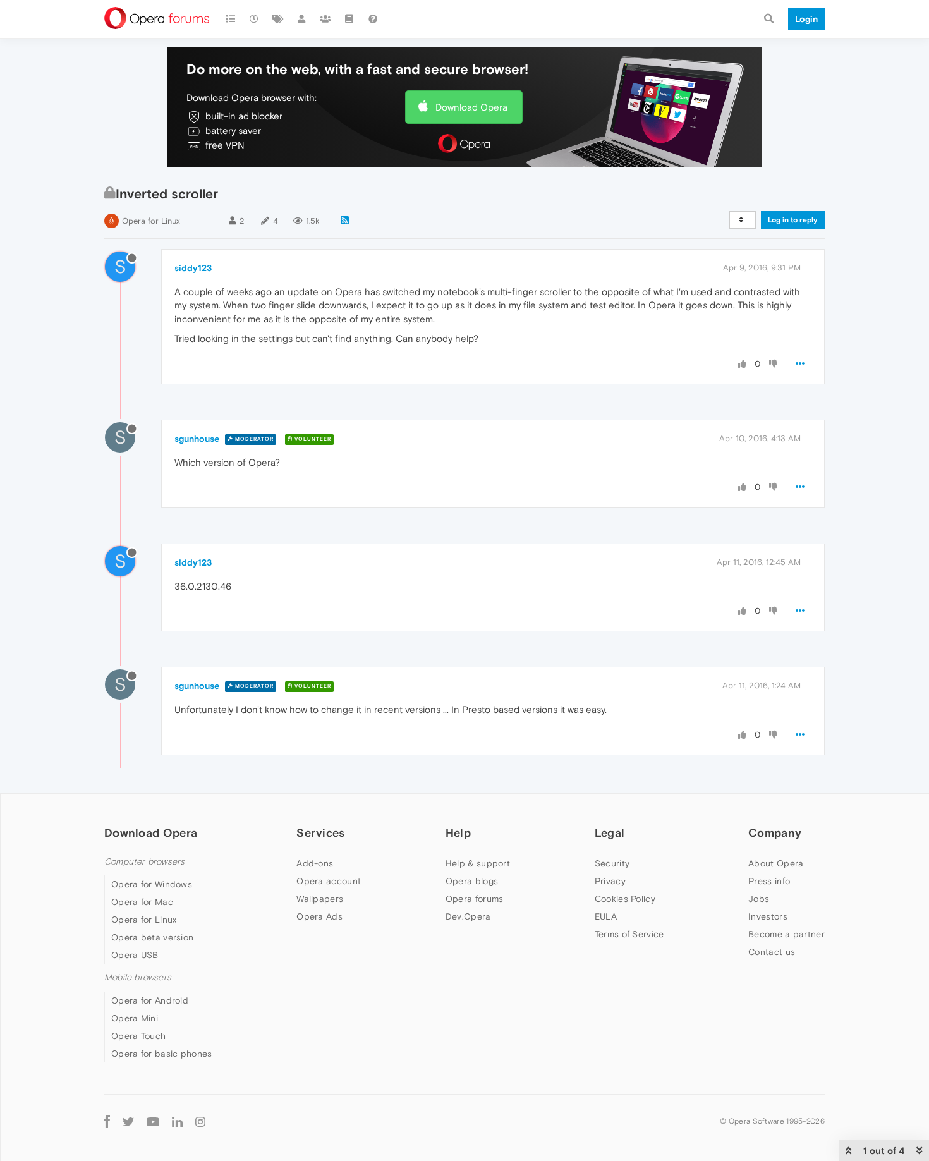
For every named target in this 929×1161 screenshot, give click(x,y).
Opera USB (135, 955)
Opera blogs (472, 881)
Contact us (771, 952)
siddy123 (193, 268)
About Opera (775, 863)
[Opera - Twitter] (128, 1121)
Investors (767, 916)
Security (612, 863)
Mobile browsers (137, 977)
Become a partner (786, 934)
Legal (610, 832)
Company (774, 832)
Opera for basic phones (161, 1054)
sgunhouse (196, 439)
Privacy (610, 881)
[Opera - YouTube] (153, 1121)
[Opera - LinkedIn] (177, 1121)
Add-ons (314, 863)
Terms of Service (629, 934)
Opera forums (475, 899)
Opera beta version (152, 937)
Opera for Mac (142, 902)
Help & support (478, 863)
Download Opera (471, 107)
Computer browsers (144, 861)
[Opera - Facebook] (107, 1121)
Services (320, 832)
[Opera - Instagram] (200, 1121)
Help (458, 832)
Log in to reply (793, 220)
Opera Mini (134, 1018)
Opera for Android (149, 1000)
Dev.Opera (468, 916)
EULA (606, 916)
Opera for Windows (151, 884)
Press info (769, 881)
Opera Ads (319, 916)
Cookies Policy (625, 899)
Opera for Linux (151, 221)
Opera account (328, 881)
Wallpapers (319, 899)
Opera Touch (138, 1036)
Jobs (758, 899)
